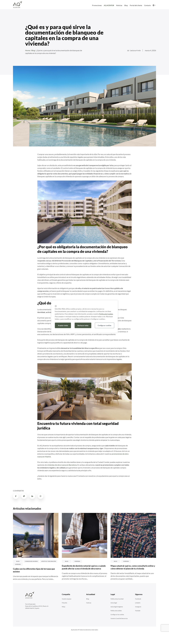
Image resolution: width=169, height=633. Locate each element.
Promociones (97, 5)
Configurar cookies (104, 325)
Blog (126, 5)
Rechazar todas (82, 325)
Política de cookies (116, 610)
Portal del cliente (136, 5)
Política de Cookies (106, 314)
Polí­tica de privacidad (117, 599)
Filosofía (64, 603)
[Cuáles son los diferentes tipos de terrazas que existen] (35, 535)
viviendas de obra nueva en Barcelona (62, 465)
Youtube (137, 610)
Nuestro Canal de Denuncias (119, 618)
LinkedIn (137, 603)
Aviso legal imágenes (117, 607)
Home (27, 50)
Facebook (138, 599)
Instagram (138, 607)
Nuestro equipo (66, 599)
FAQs (63, 607)
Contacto (147, 5)
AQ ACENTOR (109, 5)
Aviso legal (114, 603)
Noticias (119, 5)
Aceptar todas (63, 325)
